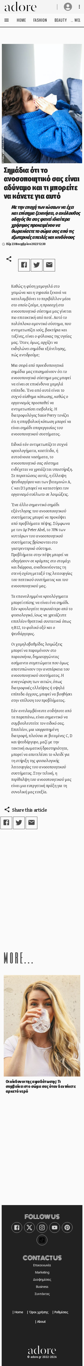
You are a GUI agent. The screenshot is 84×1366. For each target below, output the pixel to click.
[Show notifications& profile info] (79, 6)
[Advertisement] (42, 889)
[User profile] (68, 6)
